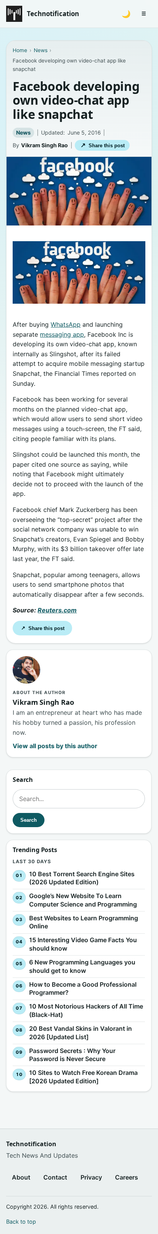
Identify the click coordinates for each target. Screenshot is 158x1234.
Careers (126, 1177)
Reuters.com (57, 610)
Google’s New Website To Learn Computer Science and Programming (83, 900)
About (21, 1177)
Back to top (21, 1221)
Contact (55, 1177)
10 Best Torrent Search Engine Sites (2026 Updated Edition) (82, 878)
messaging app (62, 334)
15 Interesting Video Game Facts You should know (83, 944)
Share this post (103, 145)
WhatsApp (66, 324)
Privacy (91, 1177)
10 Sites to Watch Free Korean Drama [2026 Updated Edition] (83, 1077)
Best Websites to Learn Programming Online (83, 922)
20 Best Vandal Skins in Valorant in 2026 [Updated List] (80, 1033)
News (23, 132)
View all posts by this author (55, 746)
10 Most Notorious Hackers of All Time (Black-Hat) (86, 1010)
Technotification (53, 13)
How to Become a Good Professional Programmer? (83, 988)
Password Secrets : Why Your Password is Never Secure (72, 1054)
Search (29, 820)
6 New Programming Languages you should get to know (82, 966)
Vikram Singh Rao (44, 145)
